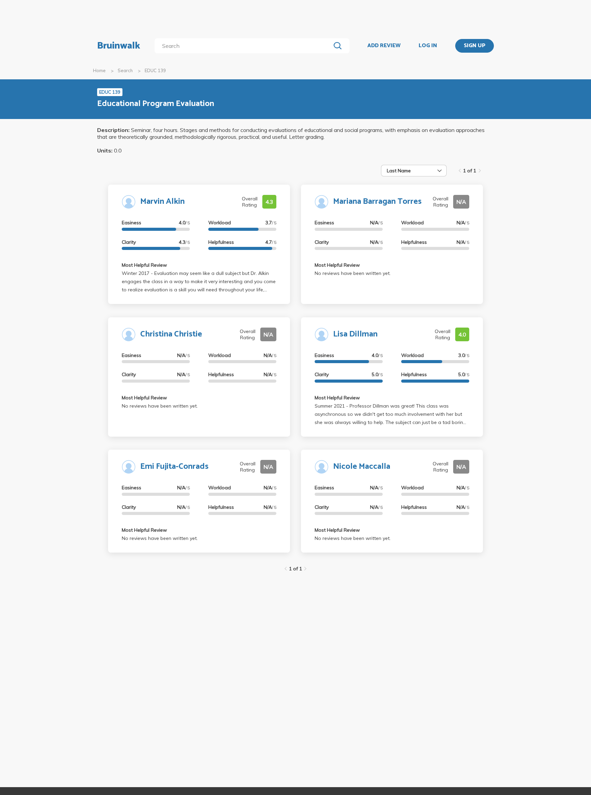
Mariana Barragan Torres (377, 201)
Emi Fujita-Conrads (174, 466)
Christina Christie (171, 334)
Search (125, 70)
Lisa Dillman (355, 334)
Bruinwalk (118, 45)
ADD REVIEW (383, 45)
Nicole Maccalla (361, 466)
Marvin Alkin (162, 201)
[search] (244, 45)
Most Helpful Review (144, 265)
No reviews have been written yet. (353, 273)
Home (99, 70)
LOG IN (428, 45)
